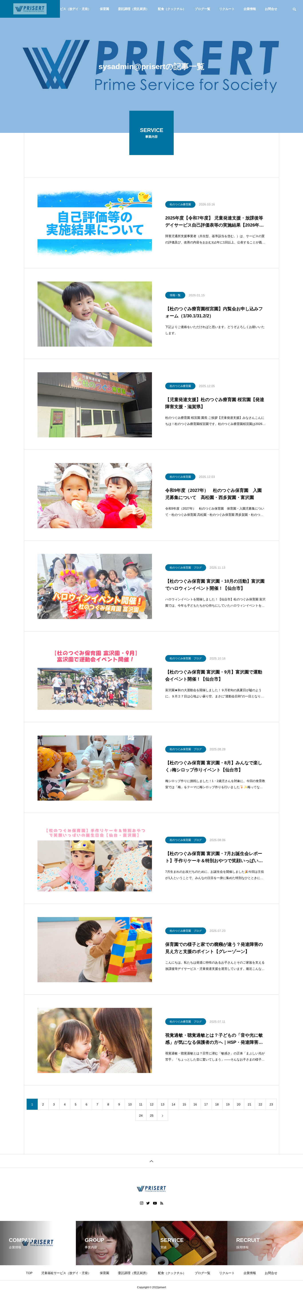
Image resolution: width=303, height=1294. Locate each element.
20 (238, 1104)
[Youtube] (155, 1203)
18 (217, 1104)
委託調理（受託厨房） (133, 9)
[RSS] (161, 1203)
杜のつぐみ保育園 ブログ (186, 567)
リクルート (227, 9)
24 (141, 1115)
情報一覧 (175, 295)
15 (184, 1104)
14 (173, 1104)
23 (271, 1104)
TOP (29, 1273)
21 (249, 1104)
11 (140, 1104)
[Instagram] (141, 1203)
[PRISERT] (30, 9)
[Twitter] (148, 1203)
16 (195, 1104)
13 (162, 1104)
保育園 (104, 9)
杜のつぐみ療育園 (180, 204)
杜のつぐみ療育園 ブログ (186, 930)
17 (206, 1104)
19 (228, 1104)
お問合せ (271, 9)
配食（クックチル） (172, 9)
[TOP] (151, 1161)
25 (151, 1115)
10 (130, 1104)
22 (260, 1104)
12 (151, 1104)
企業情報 (250, 9)
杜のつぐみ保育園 (180, 476)
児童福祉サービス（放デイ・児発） (66, 9)
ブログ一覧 (202, 9)
